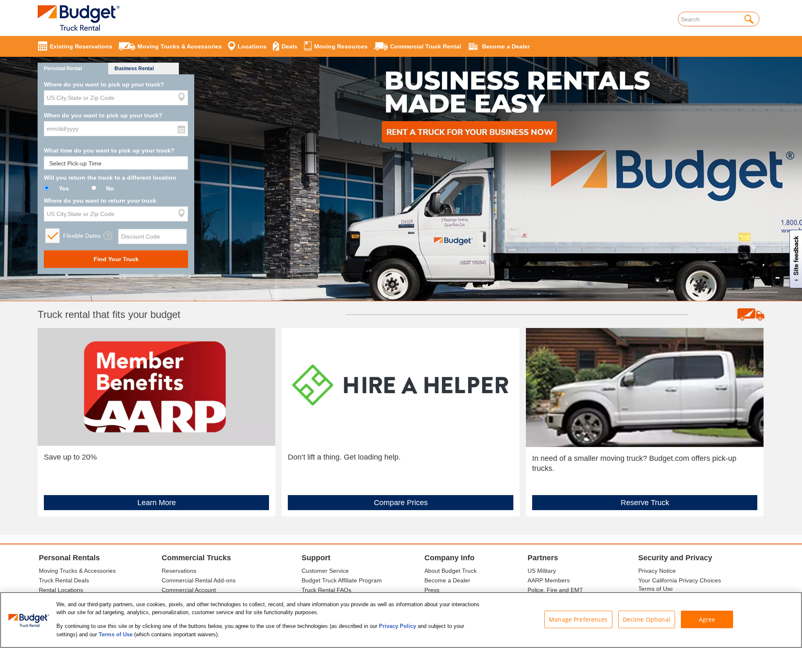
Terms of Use (115, 634)
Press (431, 590)
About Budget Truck (450, 570)
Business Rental (134, 68)
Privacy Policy (397, 626)
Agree (707, 619)
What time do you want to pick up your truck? (109, 150)
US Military (542, 570)
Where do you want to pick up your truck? (104, 84)
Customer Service (325, 570)
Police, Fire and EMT (555, 590)
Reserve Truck (645, 502)
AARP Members (549, 580)
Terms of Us (654, 588)
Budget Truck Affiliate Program (342, 580)
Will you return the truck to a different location (110, 177)
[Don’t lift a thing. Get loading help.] (400, 386)
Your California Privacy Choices (679, 580)
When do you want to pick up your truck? (103, 115)
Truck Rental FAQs (326, 590)
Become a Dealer (447, 580)
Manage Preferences (578, 619)
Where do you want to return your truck (100, 200)
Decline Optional (646, 619)
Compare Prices (401, 502)
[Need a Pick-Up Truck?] (645, 387)
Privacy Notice (657, 570)
